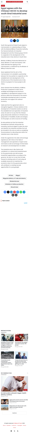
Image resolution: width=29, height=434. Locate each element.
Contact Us (14, 425)
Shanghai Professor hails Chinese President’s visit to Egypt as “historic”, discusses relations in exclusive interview (7, 345)
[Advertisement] (14, 267)
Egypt (3, 5)
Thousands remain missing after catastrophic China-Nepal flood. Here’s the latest (6, 362)
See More (14, 413)
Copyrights (19, 425)
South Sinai (15, 187)
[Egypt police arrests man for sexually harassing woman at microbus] (4, 401)
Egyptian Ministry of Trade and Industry (15, 178)
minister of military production (14, 184)
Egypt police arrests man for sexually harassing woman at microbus (18, 400)
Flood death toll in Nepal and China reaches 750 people (21, 344)
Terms (14, 427)
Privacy (24, 425)
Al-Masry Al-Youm (17, 423)
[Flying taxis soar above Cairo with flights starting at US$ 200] (4, 407)
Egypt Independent (7, 16)
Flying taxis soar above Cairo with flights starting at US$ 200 (17, 406)
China (11, 175)
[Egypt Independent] (14, 2)
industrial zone (15, 181)
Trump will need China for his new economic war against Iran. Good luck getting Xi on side (21, 362)
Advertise (8, 425)
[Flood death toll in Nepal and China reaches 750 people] (21, 337)
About (4, 425)
